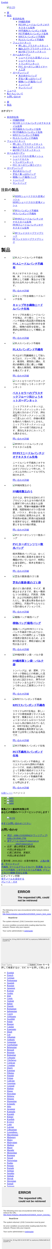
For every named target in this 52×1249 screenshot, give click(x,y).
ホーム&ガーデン (22, 54)
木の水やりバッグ (27, 75)
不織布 (4, 867)
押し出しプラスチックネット (33, 45)
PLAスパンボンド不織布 (31, 39)
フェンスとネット (22, 42)
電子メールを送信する (12, 879)
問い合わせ (18, 290)
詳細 (26, 290)
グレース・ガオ (9, 882)
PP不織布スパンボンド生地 (32, 30)
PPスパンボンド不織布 (24, 213)
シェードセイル (26, 60)
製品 (9, 15)
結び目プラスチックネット (32, 51)
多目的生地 (18, 18)
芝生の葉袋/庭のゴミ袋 (27, 582)
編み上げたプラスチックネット (34, 48)
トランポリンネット (28, 63)
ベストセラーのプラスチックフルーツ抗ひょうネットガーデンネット (28, 397)
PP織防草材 (24, 21)
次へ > (6, 793)
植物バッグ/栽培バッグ (30, 81)
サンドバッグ (25, 87)
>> (11, 793)
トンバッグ (24, 84)
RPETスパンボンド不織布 (31, 36)
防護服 (39, 867)
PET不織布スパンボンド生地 (33, 33)
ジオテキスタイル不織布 (29, 870)
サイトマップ (12, 864)
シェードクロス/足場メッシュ (33, 57)
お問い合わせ (14, 96)
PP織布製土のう (23, 491)
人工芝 (21, 69)
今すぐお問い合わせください (16, 823)
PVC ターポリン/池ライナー (32, 66)
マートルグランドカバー (22, 867)
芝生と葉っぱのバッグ (30, 78)
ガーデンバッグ (21, 72)
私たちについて (15, 93)
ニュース (11, 90)
